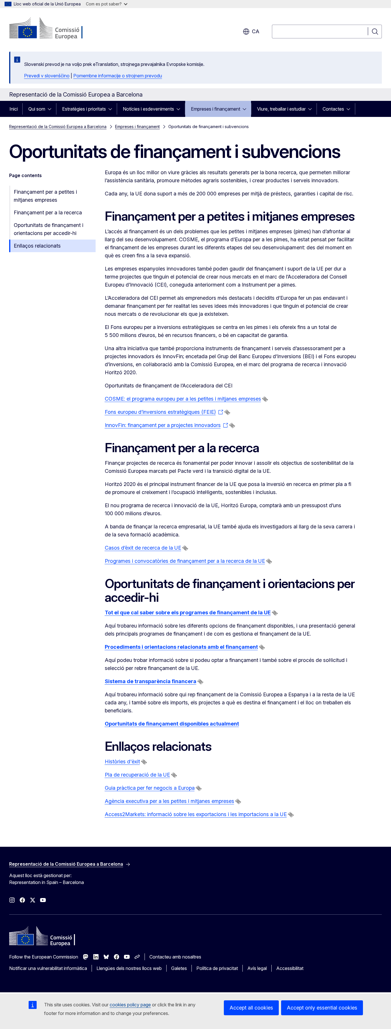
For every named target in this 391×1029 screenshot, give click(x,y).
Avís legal (257, 968)
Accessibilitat (289, 968)
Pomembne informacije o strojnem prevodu (117, 76)
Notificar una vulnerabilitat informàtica (48, 968)
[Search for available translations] (265, 399)
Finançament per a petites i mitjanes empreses (45, 196)
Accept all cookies (251, 1008)
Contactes (333, 109)
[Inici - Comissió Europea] (55, 28)
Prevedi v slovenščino (47, 76)
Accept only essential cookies (322, 1008)
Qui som (36, 109)
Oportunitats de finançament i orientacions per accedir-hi (48, 229)
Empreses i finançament (215, 109)
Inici (13, 109)
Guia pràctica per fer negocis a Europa (150, 788)
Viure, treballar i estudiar (281, 109)
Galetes (179, 968)
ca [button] (255, 31)
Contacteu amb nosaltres (175, 957)
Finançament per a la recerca (48, 212)
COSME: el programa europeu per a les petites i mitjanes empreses (183, 399)
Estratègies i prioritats (84, 109)
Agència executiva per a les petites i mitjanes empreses (169, 801)
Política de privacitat (217, 968)
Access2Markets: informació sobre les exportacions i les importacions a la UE (196, 814)
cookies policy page (130, 1005)
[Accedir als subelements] (51, 109)
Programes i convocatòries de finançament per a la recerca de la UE (185, 561)
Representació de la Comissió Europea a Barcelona (57, 126)
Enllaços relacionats (37, 246)
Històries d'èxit (122, 761)
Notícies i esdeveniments (148, 109)
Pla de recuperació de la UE (137, 775)
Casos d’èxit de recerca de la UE (143, 548)
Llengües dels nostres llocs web (129, 968)
